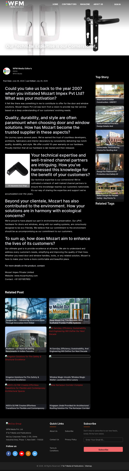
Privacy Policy (71, 439)
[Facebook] (8, 453)
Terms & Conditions (54, 449)
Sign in (117, 4)
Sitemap (88, 466)
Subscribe (69, 431)
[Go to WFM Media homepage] (15, 4)
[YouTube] (21, 453)
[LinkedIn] (34, 453)
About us (53, 431)
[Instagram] (28, 453)
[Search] (108, 4)
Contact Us (54, 439)
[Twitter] (15, 453)
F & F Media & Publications (72, 466)
